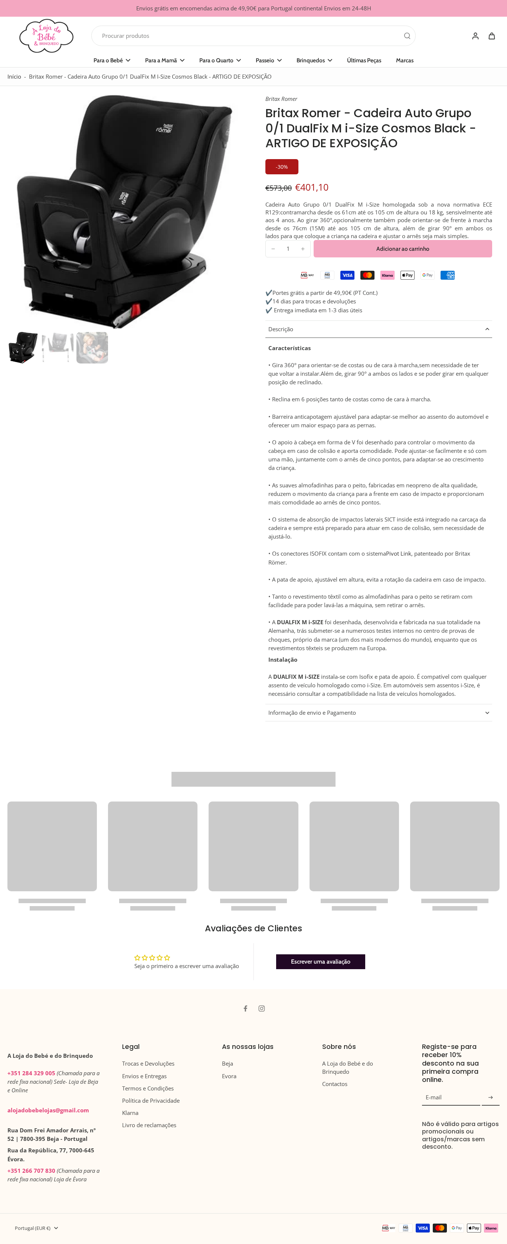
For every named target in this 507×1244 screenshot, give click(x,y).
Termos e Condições (148, 1088)
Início (14, 76)
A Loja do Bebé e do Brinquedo (347, 1067)
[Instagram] (262, 1008)
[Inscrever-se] (491, 1098)
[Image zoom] (124, 212)
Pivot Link (398, 553)
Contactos (334, 1084)
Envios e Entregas (144, 1076)
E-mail (434, 1098)
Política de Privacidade (151, 1101)
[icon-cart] (491, 35)
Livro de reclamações (149, 1125)
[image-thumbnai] (23, 347)
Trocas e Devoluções (148, 1063)
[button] (403, 248)
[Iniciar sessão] (475, 35)
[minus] (273, 248)
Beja (227, 1063)
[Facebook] (245, 1008)
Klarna (130, 1113)
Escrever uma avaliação (320, 961)
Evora (229, 1076)
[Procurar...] (407, 35)
